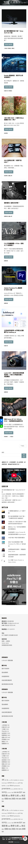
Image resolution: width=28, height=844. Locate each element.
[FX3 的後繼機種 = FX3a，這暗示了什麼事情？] (14, 231)
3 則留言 (11, 436)
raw (22, 789)
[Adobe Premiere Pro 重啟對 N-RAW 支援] (14, 275)
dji (13, 783)
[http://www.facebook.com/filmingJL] (1, 423)
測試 (20, 795)
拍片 (21, 792)
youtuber (9, 792)
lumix (3, 785)
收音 (9, 796)
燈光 (3, 799)
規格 (9, 799)
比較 (17, 795)
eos (17, 783)
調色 (20, 799)
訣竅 (13, 799)
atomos (21, 780)
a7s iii (12, 780)
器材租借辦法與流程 (7, 684)
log (21, 783)
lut (6, 785)
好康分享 (6, 90)
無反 (23, 795)
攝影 (24, 792)
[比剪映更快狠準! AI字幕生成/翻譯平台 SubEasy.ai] (14, 318)
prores (12, 789)
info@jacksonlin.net (13, 623)
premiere (6, 788)
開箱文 (13, 48)
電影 (3, 801)
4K (3, 779)
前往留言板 (10, 621)
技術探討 (6, 133)
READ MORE (8, 45)
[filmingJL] (1, 420)
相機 (6, 799)
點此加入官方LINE (10, 625)
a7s (9, 780)
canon (9, 783)
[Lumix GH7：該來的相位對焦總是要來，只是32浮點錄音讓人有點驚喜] (14, 360)
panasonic (17, 785)
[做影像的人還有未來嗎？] (14, 190)
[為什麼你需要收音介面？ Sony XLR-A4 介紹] (14, 18)
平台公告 (4, 731)
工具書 (5, 48)
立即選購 (14, 594)
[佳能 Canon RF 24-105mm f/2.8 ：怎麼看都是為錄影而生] (14, 407)
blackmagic (4, 783)
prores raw (17, 789)
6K (5, 780)
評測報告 (9, 48)
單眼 (17, 792)
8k (7, 780)
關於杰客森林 (5, 668)
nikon (11, 785)
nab (8, 785)
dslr (15, 783)
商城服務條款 (5, 676)
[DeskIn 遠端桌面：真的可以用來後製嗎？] (14, 63)
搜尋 (3, 452)
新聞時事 (6, 216)
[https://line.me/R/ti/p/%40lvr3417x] (1, 426)
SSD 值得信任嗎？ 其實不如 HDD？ (12, 500)
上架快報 (4, 725)
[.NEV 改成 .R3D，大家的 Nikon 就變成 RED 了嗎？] (14, 105)
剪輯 (15, 792)
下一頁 (22, 445)
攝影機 (5, 795)
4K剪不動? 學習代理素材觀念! (16, 537)
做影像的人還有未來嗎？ (11, 203)
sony (4, 792)
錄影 (24, 799)
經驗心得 (10, 175)
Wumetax (16, 842)
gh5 (19, 783)
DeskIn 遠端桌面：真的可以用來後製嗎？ (13, 494)
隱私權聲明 (5, 672)
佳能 (12, 792)
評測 (17, 799)
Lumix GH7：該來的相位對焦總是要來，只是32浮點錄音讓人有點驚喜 (14, 374)
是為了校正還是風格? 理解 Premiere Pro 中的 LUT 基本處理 (17, 544)
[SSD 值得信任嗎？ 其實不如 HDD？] (14, 148)
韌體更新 (4, 743)
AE (18, 780)
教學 (13, 795)
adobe (16, 780)
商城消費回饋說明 (7, 680)
